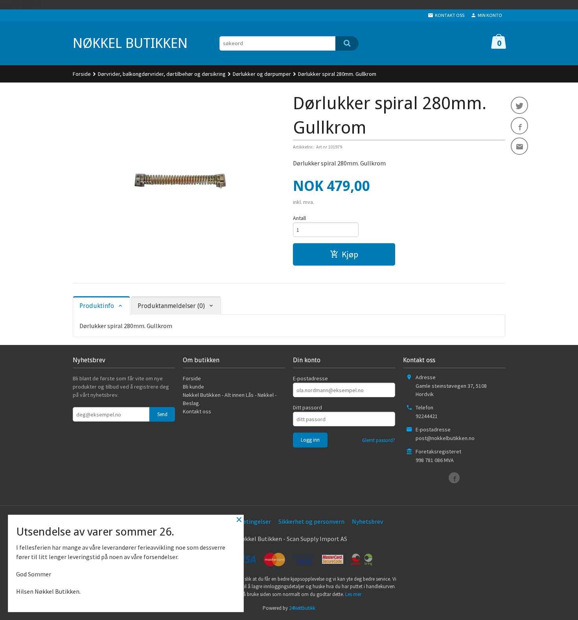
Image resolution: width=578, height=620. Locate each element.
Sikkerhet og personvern (311, 521)
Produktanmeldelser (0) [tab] (171, 306)
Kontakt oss (197, 411)
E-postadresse (310, 378)
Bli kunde (193, 386)
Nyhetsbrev (367, 521)
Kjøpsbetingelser (247, 521)
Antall (299, 218)
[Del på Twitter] (519, 105)
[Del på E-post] (519, 146)
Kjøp (350, 254)
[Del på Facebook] (519, 125)
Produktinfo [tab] (96, 306)
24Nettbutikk (302, 608)
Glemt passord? (378, 440)
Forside (82, 73)
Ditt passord (307, 407)
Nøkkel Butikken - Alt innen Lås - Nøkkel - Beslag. (229, 399)
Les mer (353, 594)
